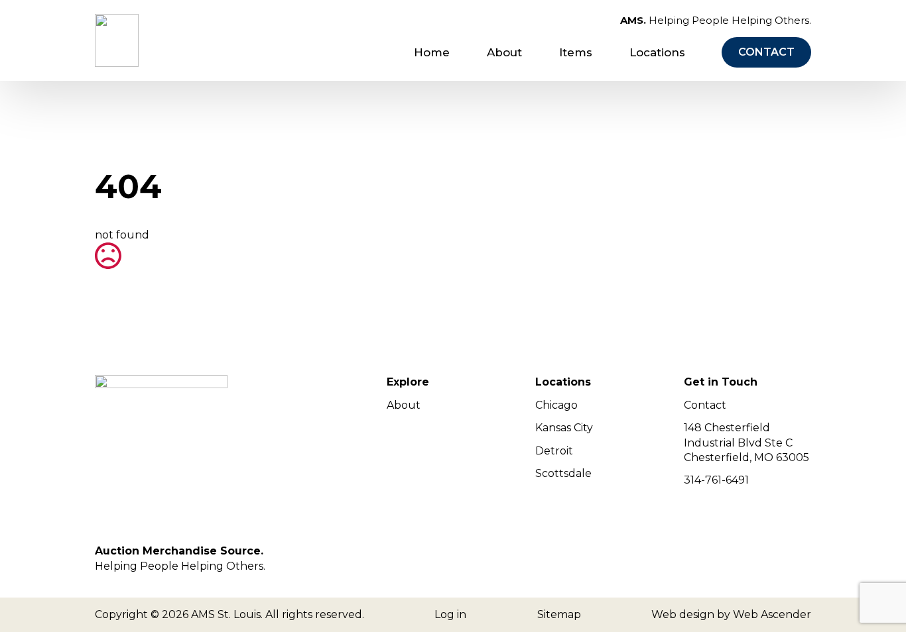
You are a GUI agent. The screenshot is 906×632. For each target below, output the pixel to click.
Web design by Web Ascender (731, 614)
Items (575, 52)
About (504, 52)
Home (432, 52)
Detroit (554, 451)
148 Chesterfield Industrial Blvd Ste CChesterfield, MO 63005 (746, 442)
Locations (657, 52)
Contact (705, 405)
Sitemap (559, 614)
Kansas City (564, 427)
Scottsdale (563, 473)
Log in (450, 614)
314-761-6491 (716, 480)
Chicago (556, 405)
